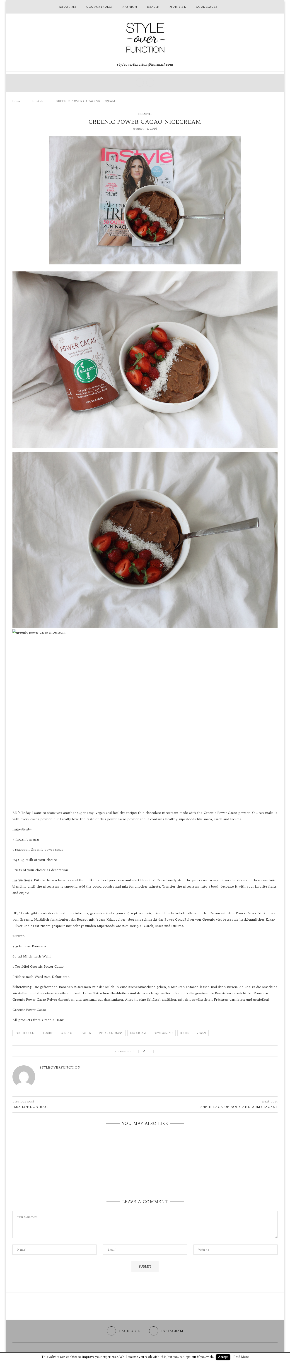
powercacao (163, 1033)
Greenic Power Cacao (29, 1010)
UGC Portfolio (99, 6)
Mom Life (177, 6)
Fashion (129, 6)
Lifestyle (38, 101)
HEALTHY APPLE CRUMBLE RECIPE (145, 1159)
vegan (201, 1033)
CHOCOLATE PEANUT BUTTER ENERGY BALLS (145, 1142)
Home (16, 101)
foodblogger (25, 1033)
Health (153, 6)
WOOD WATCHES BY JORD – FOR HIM (145, 1176)
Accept (223, 1357)
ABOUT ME (67, 6)
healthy (85, 1033)
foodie (48, 1033)
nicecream (138, 1033)
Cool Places (207, 6)
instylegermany (111, 1033)
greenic (66, 1033)
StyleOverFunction (60, 1067)
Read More (241, 1357)
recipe (184, 1033)
